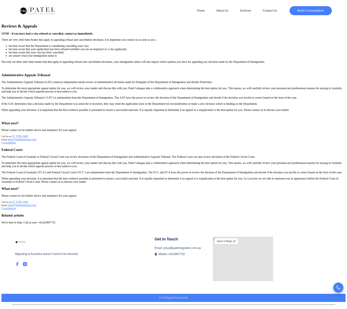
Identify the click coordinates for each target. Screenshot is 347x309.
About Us (222, 10)
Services (245, 10)
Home (201, 10)
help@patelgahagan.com (22, 139)
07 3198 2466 (20, 136)
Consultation (8, 142)
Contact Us (270, 10)
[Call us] (338, 288)
